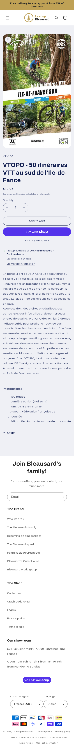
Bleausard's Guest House (23, 561)
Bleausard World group (22, 569)
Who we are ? (15, 519)
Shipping (20, 194)
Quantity (8, 200)
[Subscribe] (62, 497)
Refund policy (44, 732)
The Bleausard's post (20, 544)
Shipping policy (40, 737)
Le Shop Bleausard (23, 732)
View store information (21, 264)
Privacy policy (16, 618)
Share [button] (11, 432)
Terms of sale (15, 627)
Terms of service (20, 737)
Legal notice (26, 743)
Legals (11, 610)
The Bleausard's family (21, 527)
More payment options (37, 240)
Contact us (14, 593)
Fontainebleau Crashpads (24, 552)
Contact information (47, 743)
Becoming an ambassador (24, 536)
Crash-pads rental (19, 601)
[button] (7, 18)
